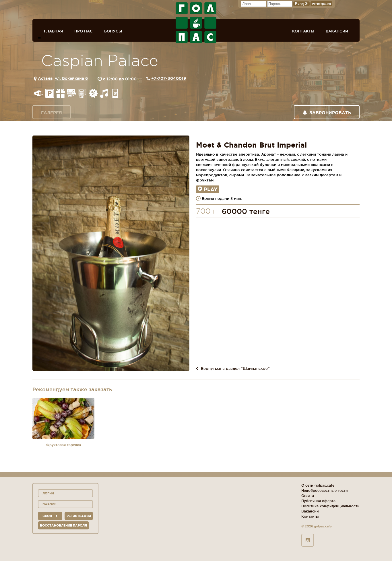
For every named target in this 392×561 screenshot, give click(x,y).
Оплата (307, 496)
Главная (53, 31)
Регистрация (321, 3)
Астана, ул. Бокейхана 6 (63, 78)
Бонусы (113, 31)
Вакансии (337, 31)
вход (47, 516)
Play (211, 189)
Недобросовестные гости (324, 490)
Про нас (83, 31)
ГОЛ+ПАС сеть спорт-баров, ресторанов (196, 22)
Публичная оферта (318, 501)
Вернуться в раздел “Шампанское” (235, 368)
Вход (300, 4)
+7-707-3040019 (168, 78)
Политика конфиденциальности (330, 506)
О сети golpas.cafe (317, 485)
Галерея (51, 112)
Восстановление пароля (63, 525)
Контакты (303, 31)
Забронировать (330, 112)
